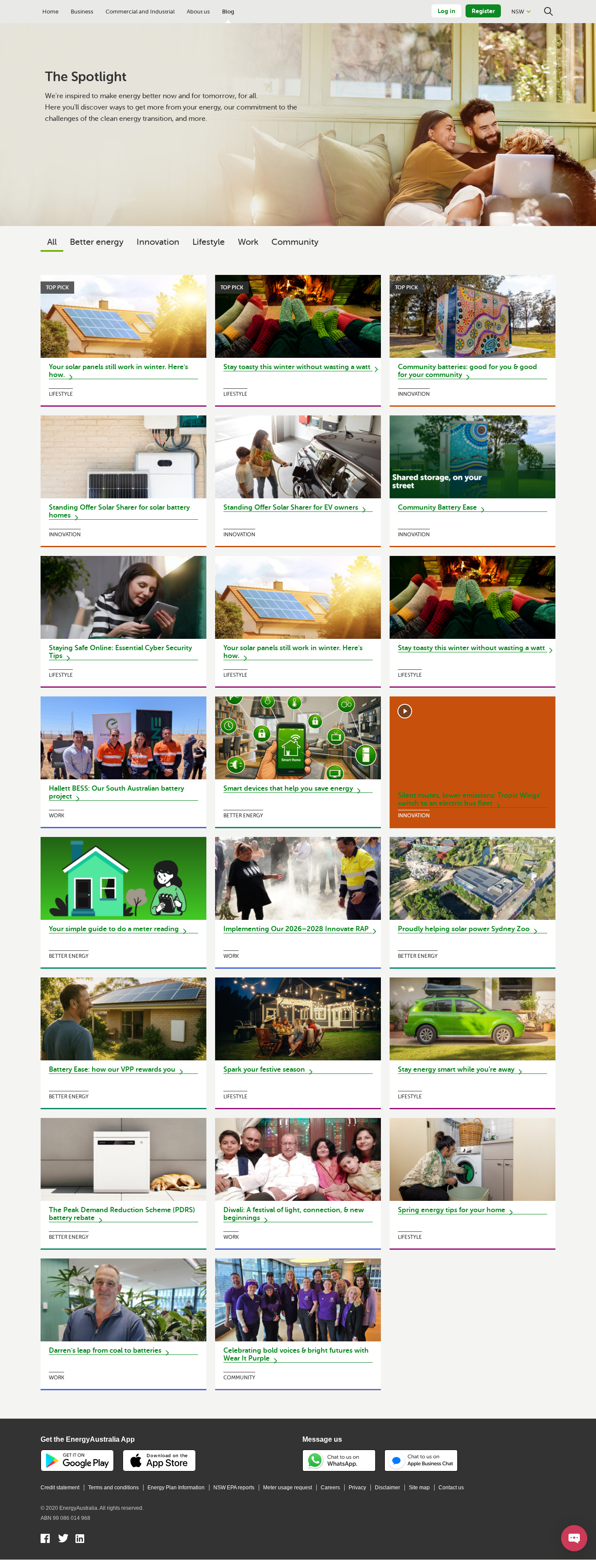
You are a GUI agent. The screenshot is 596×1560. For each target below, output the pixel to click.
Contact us (451, 1488)
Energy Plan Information (176, 1488)
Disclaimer (387, 1488)
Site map (419, 1488)
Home (50, 11)
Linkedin (80, 1539)
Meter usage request (287, 1488)
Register (483, 10)
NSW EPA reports (233, 1488)
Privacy (357, 1488)
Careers (330, 1488)
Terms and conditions (113, 1488)
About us (198, 11)
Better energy (96, 242)
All (52, 242)
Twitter (63, 1539)
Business (82, 11)
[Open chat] (574, 1538)
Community (295, 242)
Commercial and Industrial (140, 11)
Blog (228, 11)
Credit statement (60, 1488)
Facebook (46, 1539)
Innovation (158, 242)
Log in (446, 10)
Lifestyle (208, 242)
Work (248, 242)
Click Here (123, 340)
